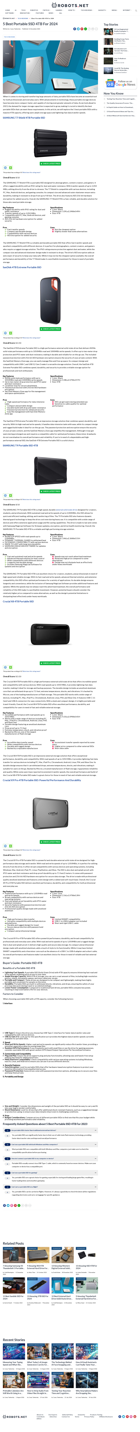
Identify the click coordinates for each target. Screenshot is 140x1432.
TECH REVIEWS (9, 37)
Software (9, 13)
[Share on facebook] (74, 28)
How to (71, 10)
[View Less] (96, 28)
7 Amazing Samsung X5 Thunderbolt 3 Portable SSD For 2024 (13, 1268)
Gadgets (102, 10)
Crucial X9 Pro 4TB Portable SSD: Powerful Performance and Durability (42, 780)
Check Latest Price (51, 163)
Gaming (59, 10)
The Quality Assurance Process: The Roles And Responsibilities (119, 103)
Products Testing (96, 1415)
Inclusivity (81, 1415)
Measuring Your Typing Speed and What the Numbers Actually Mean (13, 1364)
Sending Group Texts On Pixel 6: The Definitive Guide (121, 40)
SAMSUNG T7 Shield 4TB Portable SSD (24, 117)
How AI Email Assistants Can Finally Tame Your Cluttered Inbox (86, 1364)
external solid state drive (66, 510)
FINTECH (46, 10)
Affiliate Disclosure (106, 1417)
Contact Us (66, 1417)
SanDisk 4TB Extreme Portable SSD (22, 267)
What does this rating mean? (31, 172)
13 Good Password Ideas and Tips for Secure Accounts (120, 111)
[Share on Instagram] (11, 1205)
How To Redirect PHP (120, 59)
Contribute (41, 1417)
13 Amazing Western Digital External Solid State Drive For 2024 (61, 1268)
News (51, 13)
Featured (40, 13)
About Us (40, 1415)
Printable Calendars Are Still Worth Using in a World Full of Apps (13, 1393)
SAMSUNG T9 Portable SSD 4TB (20, 445)
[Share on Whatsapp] (85, 28)
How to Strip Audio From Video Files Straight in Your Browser (37, 1393)
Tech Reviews (86, 10)
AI (15, 10)
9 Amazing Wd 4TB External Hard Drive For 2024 (37, 1268)
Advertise (53, 1417)
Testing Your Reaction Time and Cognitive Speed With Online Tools (62, 1393)
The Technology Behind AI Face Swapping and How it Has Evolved (62, 1364)
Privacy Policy (89, 1417)
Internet (126, 10)
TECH (23, 10)
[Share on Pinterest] (81, 28)
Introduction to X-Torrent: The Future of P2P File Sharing (121, 50)
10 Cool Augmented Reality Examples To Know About (121, 30)
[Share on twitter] (78, 28)
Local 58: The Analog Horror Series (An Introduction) (121, 69)
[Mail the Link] (92, 28)
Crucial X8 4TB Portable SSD (18, 601)
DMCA (39, 1419)
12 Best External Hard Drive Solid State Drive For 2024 (61, 1298)
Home (7, 10)
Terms (77, 1417)
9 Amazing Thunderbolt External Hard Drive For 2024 (86, 1298)
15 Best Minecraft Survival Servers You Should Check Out (120, 115)
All (60, 13)
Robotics (34, 10)
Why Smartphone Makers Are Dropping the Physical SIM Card (87, 1393)
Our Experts (52, 1415)
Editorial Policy (67, 1415)
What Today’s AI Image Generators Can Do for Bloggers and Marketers (37, 1364)
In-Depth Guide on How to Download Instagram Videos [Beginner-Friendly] (120, 107)
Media (114, 10)
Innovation (25, 13)
